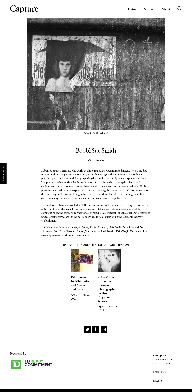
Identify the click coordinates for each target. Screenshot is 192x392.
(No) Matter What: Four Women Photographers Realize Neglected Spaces (108, 289)
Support (149, 9)
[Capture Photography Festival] (33, 9)
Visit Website (96, 160)
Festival (132, 9)
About (166, 9)
